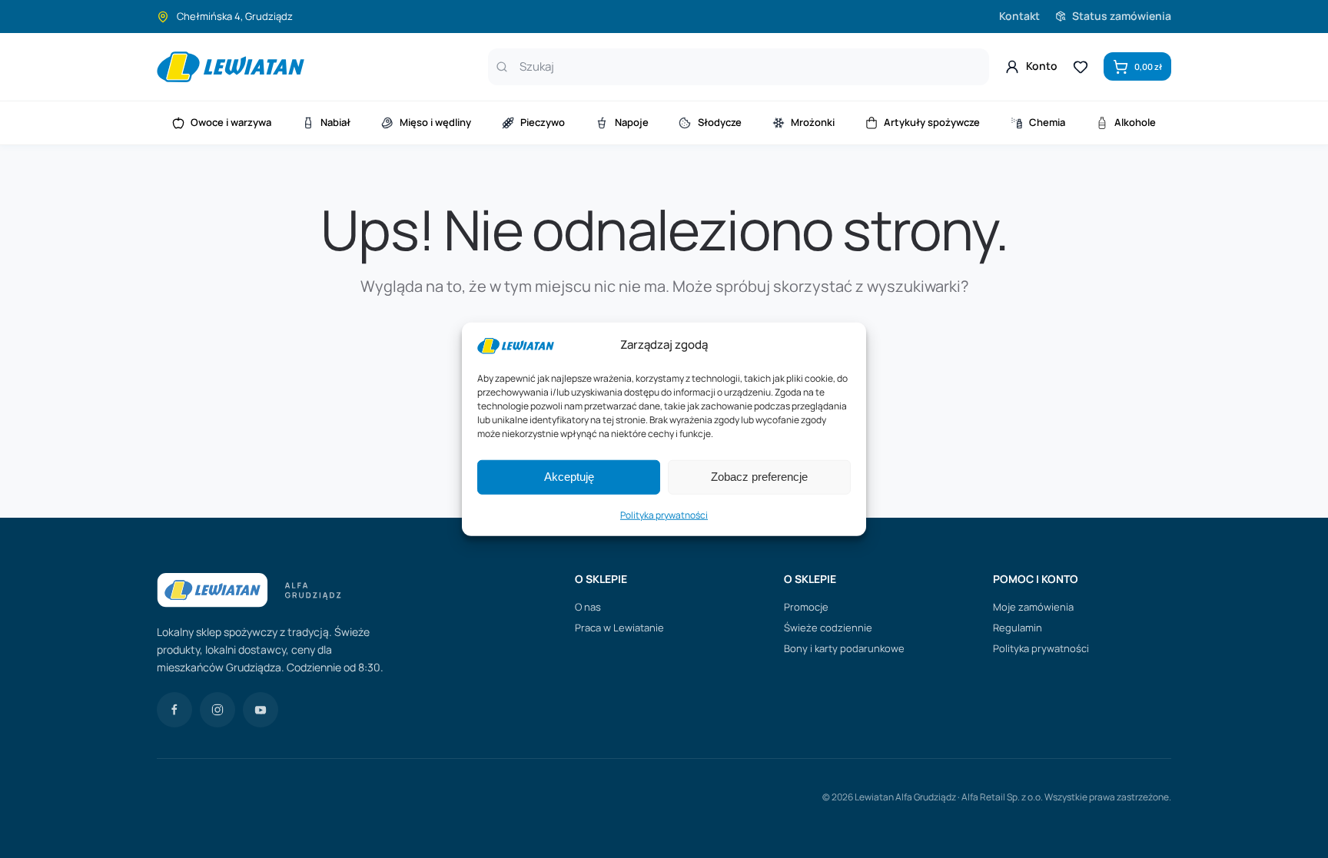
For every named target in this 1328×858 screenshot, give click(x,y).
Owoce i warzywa (231, 122)
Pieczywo (542, 122)
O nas (588, 607)
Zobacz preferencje (759, 476)
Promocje (806, 607)
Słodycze (720, 122)
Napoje (632, 122)
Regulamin (1017, 627)
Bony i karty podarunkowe (844, 648)
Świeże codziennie (828, 627)
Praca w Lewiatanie (619, 627)
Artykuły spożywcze (932, 122)
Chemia (1047, 122)
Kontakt (1019, 15)
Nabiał (335, 122)
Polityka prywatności (664, 515)
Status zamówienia (1121, 15)
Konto (1041, 65)
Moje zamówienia (1033, 607)
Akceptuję (569, 476)
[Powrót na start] (230, 66)
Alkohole (1135, 122)
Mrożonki (813, 122)
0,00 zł (1148, 66)
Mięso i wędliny (435, 122)
